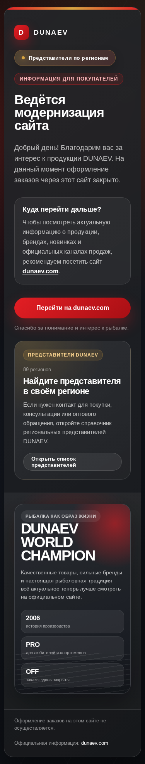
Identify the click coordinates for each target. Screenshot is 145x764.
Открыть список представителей (53, 462)
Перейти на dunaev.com (72, 308)
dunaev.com (40, 271)
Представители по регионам (68, 58)
